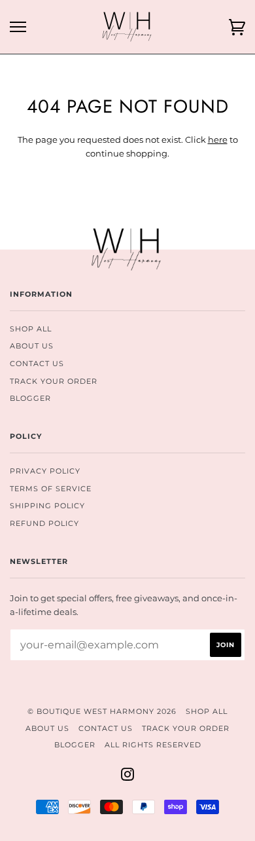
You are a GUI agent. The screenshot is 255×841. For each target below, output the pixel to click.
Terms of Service (51, 488)
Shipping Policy (47, 505)
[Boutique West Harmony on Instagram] (128, 776)
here (218, 139)
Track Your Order (53, 381)
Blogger (30, 398)
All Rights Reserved (153, 744)
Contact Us (37, 363)
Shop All (31, 328)
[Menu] (18, 27)
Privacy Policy (45, 471)
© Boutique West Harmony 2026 (102, 711)
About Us (32, 345)
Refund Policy (44, 523)
